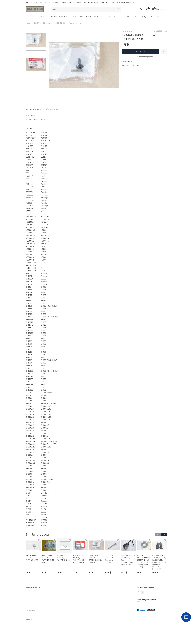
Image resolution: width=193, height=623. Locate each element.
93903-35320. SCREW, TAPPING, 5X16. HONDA (95, 558)
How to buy (38, 2)
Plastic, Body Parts (75, 23)
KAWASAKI (63, 17)
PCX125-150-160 (59, 23)
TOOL (81, 17)
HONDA (41, 17)
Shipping (55, 2)
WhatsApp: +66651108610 (126, 2)
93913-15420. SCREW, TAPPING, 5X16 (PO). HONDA (79, 558)
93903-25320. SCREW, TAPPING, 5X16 (63, 557)
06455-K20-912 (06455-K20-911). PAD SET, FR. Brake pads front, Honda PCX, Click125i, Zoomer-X (159, 562)
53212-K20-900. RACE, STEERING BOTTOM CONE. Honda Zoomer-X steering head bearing (144, 561)
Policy (113, 2)
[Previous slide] (53, 64)
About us (29, 2)
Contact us (77, 2)
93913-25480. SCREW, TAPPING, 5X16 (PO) (48, 558)
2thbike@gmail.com (146, 599)
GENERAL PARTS (92, 17)
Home (28, 23)
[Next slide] (115, 64)
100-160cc (46, 23)
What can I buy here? (90, 2)
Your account (104, 2)
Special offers (107, 17)
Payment (47, 2)
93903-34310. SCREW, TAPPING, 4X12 (32, 557)
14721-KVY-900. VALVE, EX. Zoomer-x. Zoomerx (111, 558)
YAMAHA (52, 17)
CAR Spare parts (147, 17)
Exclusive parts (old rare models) (126, 17)
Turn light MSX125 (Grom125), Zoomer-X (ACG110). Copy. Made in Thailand (128, 560)
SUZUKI (74, 17)
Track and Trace (65, 2)
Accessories (30, 17)
